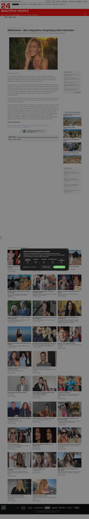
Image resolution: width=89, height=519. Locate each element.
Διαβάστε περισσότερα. (44, 256)
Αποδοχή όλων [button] (59, 267)
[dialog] (44, 259)
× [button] (66, 249)
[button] (30, 267)
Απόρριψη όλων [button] (46, 267)
